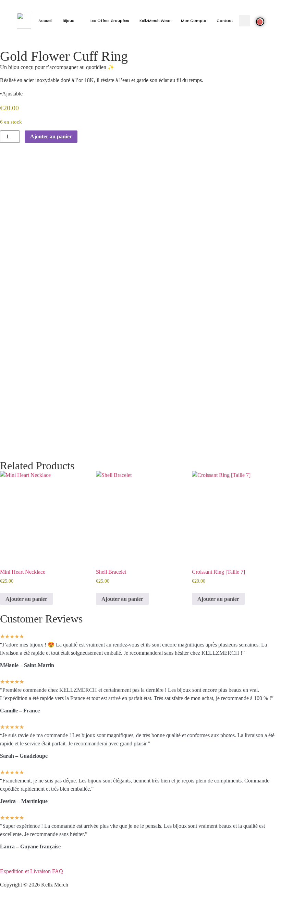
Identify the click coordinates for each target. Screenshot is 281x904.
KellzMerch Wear (155, 20)
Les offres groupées (109, 20)
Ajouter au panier (51, 136)
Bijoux (68, 20)
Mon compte (193, 20)
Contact (225, 20)
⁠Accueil (45, 20)
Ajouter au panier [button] (26, 599)
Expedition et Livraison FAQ (31, 871)
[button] (244, 20)
